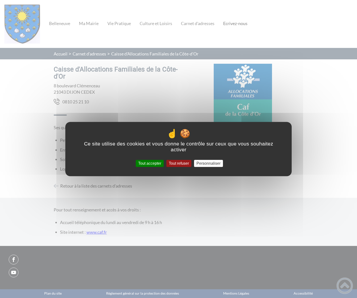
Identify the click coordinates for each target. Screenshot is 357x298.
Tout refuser (179, 163)
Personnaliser (208, 163)
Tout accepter (149, 163)
